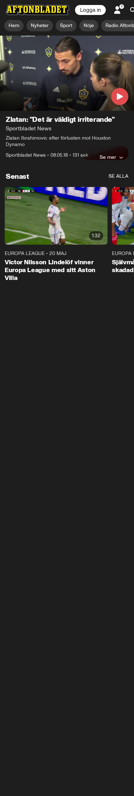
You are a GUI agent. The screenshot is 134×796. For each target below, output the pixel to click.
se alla (118, 176)
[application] (67, 73)
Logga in (90, 10)
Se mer (108, 157)
